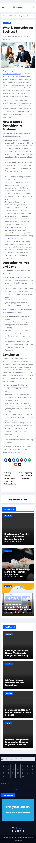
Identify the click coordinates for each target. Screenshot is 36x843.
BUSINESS (7, 23)
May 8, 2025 (21, 577)
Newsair (28, 838)
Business (7, 39)
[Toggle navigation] (3, 7)
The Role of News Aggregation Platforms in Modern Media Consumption (17, 607)
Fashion (8, 723)
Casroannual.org (11, 280)
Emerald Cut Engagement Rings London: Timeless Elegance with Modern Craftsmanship (17, 743)
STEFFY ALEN (9, 37)
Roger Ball (7, 541)
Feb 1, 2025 (20, 612)
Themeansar (18, 840)
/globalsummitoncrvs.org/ (12, 74)
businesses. (9, 238)
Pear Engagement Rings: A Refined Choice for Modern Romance (18, 712)
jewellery (9, 634)
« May (17, 789)
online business (11, 361)
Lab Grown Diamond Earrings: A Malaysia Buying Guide (14, 682)
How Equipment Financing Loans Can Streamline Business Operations (16, 536)
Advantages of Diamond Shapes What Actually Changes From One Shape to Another (17, 654)
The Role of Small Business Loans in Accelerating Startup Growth (17, 572)
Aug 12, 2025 (19, 541)
